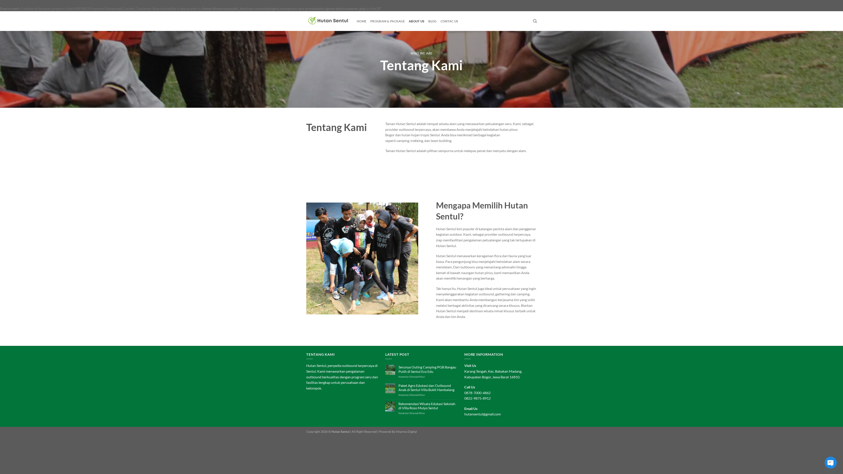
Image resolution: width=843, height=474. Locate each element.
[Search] (535, 21)
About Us (416, 21)
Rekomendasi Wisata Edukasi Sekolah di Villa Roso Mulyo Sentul (426, 406)
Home (361, 21)
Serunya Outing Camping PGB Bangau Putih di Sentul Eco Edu (427, 369)
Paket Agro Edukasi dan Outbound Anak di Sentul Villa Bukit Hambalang (426, 387)
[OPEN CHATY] (831, 463)
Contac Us (449, 21)
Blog (432, 21)
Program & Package (387, 21)
